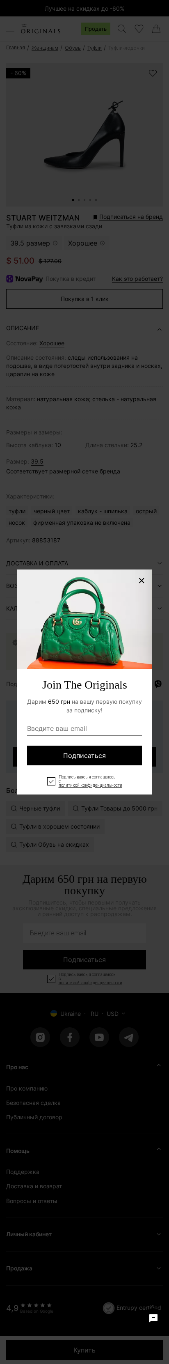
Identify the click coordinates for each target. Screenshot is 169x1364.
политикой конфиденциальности (90, 785)
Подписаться (84, 755)
